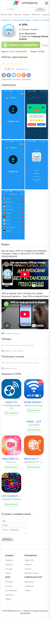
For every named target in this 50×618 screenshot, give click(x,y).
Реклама (9, 582)
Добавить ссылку (10, 368)
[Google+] (24, 77)
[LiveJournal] (29, 77)
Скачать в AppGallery (23, 44)
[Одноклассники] (19, 77)
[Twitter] (14, 77)
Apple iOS (29, 560)
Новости (9, 560)
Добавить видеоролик (12, 333)
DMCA (8, 599)
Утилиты (45, 20)
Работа (36, 20)
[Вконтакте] (4, 77)
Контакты (9, 595)
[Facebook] (9, 77)
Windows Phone (32, 573)
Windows (36, 14)
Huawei (26, 14)
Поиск (8, 573)
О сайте (9, 586)
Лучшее (8, 569)
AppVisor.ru (6, 20)
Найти (40, 9)
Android (17, 14)
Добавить (7, 539)
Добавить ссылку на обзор (13, 351)
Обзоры (8, 564)
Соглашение (11, 590)
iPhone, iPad (6, 14)
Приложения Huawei (22, 20)
